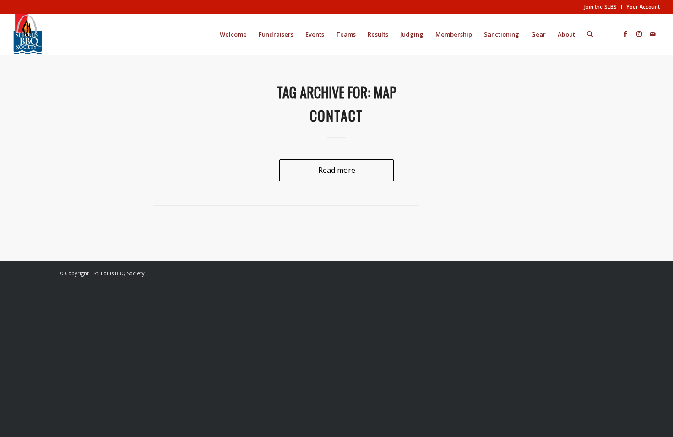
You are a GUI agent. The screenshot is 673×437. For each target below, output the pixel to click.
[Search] (590, 34)
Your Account (643, 6)
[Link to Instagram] (639, 34)
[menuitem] (600, 7)
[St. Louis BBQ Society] (28, 34)
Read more (336, 170)
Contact (336, 115)
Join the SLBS (600, 6)
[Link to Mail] (653, 34)
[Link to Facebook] (625, 34)
